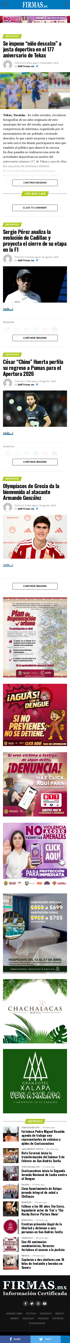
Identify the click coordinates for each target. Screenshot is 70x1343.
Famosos (43, 1318)
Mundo (14, 1318)
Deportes (57, 1318)
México (59, 1313)
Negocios (28, 1318)
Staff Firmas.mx (26, 66)
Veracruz (46, 1313)
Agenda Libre (14, 1313)
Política (31, 1313)
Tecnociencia (37, 1323)
